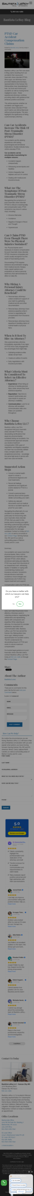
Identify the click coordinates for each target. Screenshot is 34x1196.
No (14, 604)
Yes (20, 604)
